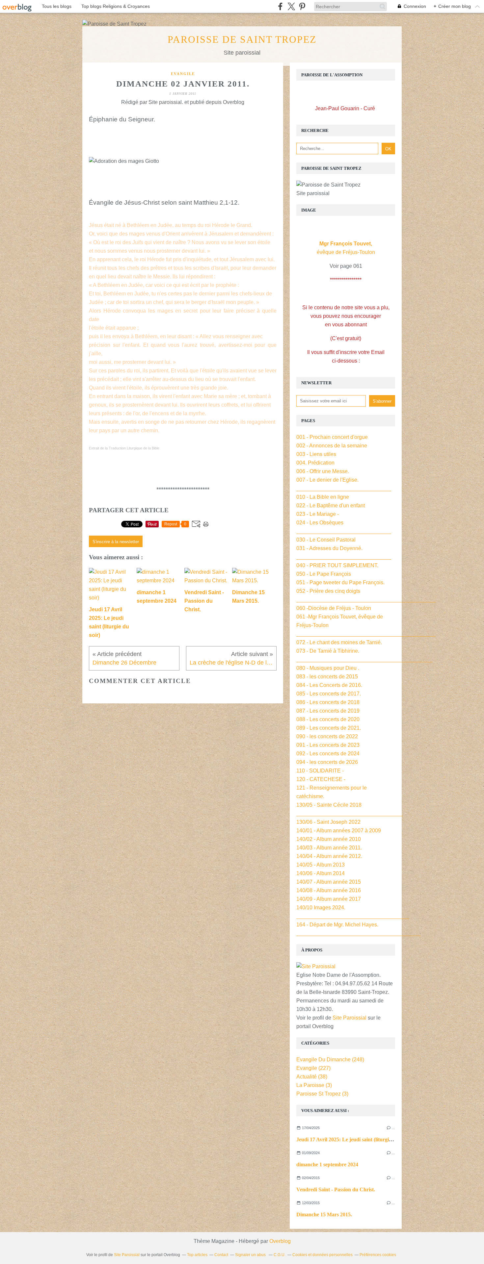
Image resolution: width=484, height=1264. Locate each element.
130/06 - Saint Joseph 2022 (328, 822)
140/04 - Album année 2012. (329, 856)
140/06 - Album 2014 (320, 873)
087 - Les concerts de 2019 (328, 711)
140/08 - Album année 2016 (328, 890)
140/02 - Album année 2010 (328, 839)
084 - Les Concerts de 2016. (329, 685)
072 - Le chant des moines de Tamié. (339, 642)
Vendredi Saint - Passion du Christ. (335, 1189)
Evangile (183, 74)
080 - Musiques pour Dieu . (327, 668)
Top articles (197, 1254)
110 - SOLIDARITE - (320, 770)
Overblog (280, 1241)
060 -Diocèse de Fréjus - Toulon (333, 608)
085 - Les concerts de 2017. (328, 693)
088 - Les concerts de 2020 (328, 719)
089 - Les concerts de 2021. (328, 728)
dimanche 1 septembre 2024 (327, 1164)
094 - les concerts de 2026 (327, 762)
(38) (311, 1076)
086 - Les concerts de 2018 (328, 702)
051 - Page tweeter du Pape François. (340, 582)
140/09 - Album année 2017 (328, 899)
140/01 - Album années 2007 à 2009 (338, 830)
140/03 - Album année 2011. (329, 847)
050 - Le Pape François (323, 574)
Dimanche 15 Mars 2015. (324, 1214)
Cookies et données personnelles (322, 1254)
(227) (313, 1068)
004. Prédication (315, 463)
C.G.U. (279, 1254)
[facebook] (280, 6)
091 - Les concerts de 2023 (328, 745)
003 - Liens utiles (316, 454)
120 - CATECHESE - (320, 779)
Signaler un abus (251, 1254)
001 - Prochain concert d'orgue (332, 437)
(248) (330, 1059)
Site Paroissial (349, 1018)
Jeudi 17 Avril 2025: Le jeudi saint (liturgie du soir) (353, 1139)
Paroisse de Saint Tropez (242, 39)
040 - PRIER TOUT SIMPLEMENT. (337, 565)
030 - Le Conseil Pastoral (326, 540)
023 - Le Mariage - (317, 514)
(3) (314, 1085)
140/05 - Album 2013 (320, 865)
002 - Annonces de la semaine (331, 445)
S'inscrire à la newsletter (116, 541)
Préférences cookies (378, 1254)
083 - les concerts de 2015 (327, 676)
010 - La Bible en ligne (322, 497)
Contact (221, 1254)
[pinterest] (302, 6)
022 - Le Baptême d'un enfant (330, 505)
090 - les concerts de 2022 (327, 736)
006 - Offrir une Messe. (322, 471)
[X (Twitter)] (291, 6)
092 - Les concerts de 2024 (328, 753)
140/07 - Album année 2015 (328, 882)
